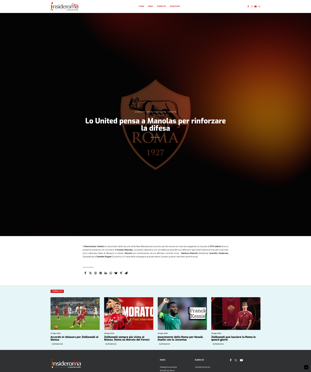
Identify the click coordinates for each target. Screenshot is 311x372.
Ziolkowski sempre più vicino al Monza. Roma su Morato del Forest (127, 338)
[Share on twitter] (90, 273)
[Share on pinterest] (100, 273)
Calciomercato (157, 112)
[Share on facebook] (85, 273)
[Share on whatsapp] (110, 273)
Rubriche (161, 6)
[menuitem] (141, 6)
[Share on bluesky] (115, 273)
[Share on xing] (121, 273)
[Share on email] (126, 273)
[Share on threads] (95, 273)
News (150, 6)
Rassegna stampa (168, 367)
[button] (248, 6)
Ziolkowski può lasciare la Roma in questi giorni (233, 338)
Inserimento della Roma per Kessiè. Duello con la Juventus (180, 338)
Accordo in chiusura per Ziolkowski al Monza (74, 338)
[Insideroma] (64, 6)
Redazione (175, 6)
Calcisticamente (202, 367)
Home (141, 6)
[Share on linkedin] (105, 273)
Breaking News (167, 370)
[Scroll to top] (306, 367)
